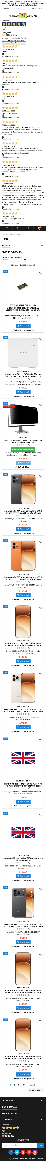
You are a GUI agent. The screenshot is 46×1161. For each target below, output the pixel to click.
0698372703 (14, 8)
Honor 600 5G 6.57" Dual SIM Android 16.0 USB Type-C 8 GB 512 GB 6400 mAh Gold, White (23, 645)
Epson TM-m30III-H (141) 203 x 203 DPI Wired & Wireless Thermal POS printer (23, 375)
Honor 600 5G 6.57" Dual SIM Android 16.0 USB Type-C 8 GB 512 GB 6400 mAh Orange (23, 1058)
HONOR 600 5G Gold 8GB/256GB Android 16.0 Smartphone (23, 859)
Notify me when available (23, 449)
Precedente (8, 43)
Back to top (36, 1090)
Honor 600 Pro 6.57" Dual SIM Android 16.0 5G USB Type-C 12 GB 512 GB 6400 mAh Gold (23, 711)
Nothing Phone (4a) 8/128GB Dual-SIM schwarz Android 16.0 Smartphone (23, 785)
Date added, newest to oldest (15, 258)
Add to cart (23, 326)
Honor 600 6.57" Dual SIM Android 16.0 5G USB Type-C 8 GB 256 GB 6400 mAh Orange (23, 579)
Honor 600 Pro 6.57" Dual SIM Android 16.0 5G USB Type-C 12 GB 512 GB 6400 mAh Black (23, 926)
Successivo (20, 43)
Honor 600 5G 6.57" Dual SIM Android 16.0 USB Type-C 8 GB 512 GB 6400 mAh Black (23, 992)
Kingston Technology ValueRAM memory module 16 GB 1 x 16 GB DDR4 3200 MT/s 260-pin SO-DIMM (23, 310)
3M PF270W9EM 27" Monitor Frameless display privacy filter (23, 441)
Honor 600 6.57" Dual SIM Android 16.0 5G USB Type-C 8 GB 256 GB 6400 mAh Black (23, 513)
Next (33, 1085)
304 (25, 1085)
